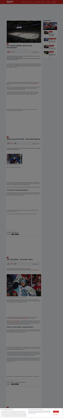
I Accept (56, 411)
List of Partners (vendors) (32, 413)
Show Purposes (56, 414)
